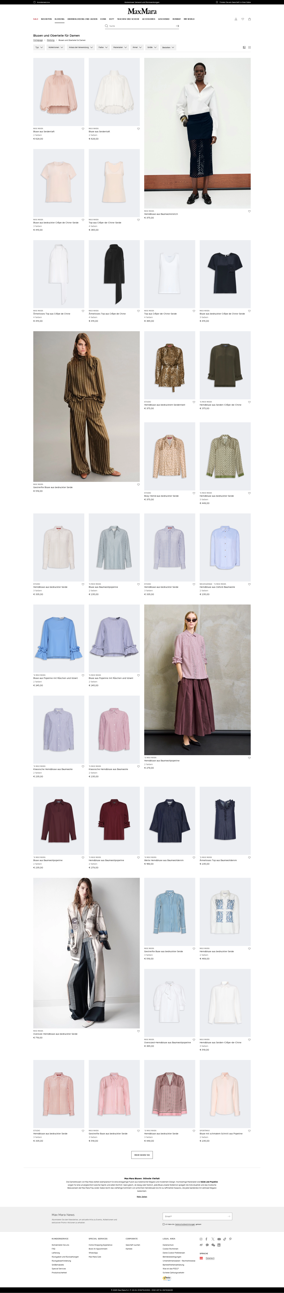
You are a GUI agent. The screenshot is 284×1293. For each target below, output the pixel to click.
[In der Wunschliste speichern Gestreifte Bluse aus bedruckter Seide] (138, 484)
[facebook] (207, 1239)
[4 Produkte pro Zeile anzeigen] (249, 47)
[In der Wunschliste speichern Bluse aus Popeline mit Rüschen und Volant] (83, 675)
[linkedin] (218, 1245)
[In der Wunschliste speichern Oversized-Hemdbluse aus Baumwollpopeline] (194, 1040)
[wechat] (213, 1245)
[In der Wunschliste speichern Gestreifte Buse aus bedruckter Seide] (194, 948)
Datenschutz (168, 1245)
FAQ (53, 1249)
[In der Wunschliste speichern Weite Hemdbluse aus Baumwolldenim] (194, 857)
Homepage (38, 40)
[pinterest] (230, 1239)
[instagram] (201, 1239)
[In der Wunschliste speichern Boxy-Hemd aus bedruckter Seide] (194, 493)
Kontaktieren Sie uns (60, 1245)
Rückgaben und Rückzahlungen (65, 1257)
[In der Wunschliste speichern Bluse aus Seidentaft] (83, 129)
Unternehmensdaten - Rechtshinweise (179, 1261)
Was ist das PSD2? (171, 1268)
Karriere (129, 1249)
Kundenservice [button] (57, 2)
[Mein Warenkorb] (249, 19)
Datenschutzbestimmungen (185, 1224)
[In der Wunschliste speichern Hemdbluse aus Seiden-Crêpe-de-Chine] (249, 402)
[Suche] (177, 25)
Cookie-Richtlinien (170, 1249)
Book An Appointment (98, 1249)
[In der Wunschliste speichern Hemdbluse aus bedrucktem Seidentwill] (194, 402)
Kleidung (50, 40)
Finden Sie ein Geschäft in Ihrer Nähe (235, 2)
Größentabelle (58, 1265)
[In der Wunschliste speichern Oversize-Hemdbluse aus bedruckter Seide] (138, 1031)
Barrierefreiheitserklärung (173, 1265)
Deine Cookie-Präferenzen (174, 1253)
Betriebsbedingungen (172, 1257)
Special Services (59, 1268)
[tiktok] (224, 1239)
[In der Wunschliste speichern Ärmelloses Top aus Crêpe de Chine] (83, 311)
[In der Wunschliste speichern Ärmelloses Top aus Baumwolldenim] (249, 857)
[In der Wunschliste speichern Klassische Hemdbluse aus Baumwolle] (83, 766)
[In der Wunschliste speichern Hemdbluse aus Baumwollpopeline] (249, 758)
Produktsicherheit (59, 1272)
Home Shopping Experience (100, 1245)
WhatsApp (93, 1253)
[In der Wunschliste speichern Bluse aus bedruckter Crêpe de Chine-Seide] (83, 220)
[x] (213, 1239)
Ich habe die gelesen (183, 1224)
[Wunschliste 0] (243, 19)
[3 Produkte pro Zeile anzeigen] (244, 47)
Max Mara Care (95, 1257)
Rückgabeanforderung (61, 1261)
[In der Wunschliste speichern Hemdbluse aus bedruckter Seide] (249, 493)
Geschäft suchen (133, 1245)
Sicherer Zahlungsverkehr (173, 1272)
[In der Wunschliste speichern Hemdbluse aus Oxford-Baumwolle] (249, 584)
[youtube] (218, 1239)
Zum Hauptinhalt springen (13, 1)
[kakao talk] (207, 1245)
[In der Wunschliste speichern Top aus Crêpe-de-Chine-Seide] (138, 220)
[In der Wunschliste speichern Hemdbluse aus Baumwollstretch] (249, 211)
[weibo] (201, 1245)
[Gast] (236, 19)
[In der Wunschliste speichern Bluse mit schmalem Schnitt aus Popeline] (249, 1131)
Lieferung (56, 1253)
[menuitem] (35, 19)
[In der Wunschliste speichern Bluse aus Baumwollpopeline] (138, 584)
